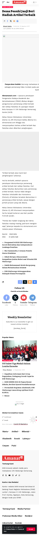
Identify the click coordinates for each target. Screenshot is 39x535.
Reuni (6, 396)
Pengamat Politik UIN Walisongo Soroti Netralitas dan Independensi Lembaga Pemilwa (17, 244)
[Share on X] (10, 21)
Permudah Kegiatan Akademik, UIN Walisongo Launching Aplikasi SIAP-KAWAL (18, 390)
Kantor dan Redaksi (10, 482)
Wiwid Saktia (7, 26)
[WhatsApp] (19, 475)
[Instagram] (13, 475)
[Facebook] (6, 300)
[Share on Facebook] (7, 21)
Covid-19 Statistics (21, 424)
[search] (29, 2)
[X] (15, 300)
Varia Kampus (7, 7)
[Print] (17, 21)
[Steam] (16, 475)
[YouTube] (9, 475)
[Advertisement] (19, 151)
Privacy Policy (10, 529)
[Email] (14, 21)
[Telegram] (32, 300)
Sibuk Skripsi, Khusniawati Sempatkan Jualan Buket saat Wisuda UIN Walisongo (19, 259)
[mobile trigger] (4, 2)
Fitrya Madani (7, 370)
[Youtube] (24, 300)
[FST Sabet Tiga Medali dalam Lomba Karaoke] (19, 350)
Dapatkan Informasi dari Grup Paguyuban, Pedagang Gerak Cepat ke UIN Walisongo (18, 376)
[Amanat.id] (19, 2)
